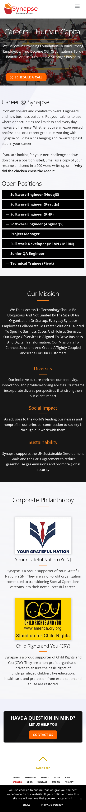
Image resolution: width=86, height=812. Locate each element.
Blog (30, 781)
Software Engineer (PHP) (32, 214)
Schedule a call (29, 77)
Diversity (43, 368)
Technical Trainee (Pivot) (32, 263)
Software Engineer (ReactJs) (34, 204)
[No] (81, 798)
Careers (17, 781)
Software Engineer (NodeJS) (34, 194)
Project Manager (25, 233)
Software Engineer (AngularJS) (36, 224)
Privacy (69, 781)
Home (16, 777)
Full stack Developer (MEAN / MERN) (42, 243)
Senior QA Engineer (27, 253)
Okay (26, 804)
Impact (45, 777)
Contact (42, 781)
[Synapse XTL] (21, 12)
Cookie (56, 781)
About (69, 777)
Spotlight (30, 777)
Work (57, 777)
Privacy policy (52, 804)
